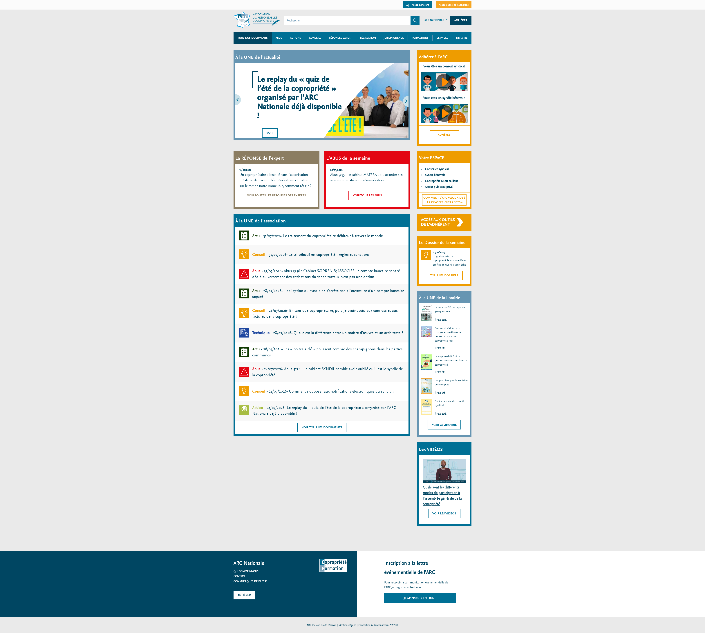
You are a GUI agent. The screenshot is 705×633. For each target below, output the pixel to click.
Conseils (315, 37)
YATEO (394, 625)
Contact (239, 576)
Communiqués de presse (250, 581)
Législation (368, 37)
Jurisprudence (394, 37)
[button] (245, 100)
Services (442, 37)
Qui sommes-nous (246, 571)
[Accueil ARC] (257, 20)
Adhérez (444, 135)
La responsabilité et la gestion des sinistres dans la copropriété (451, 360)
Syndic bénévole (435, 175)
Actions (295, 37)
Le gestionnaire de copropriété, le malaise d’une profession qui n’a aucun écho (449, 260)
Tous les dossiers (444, 275)
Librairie (461, 37)
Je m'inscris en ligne (420, 598)
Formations (420, 37)
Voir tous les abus (367, 195)
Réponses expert (340, 37)
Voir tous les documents (322, 427)
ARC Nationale (434, 20)
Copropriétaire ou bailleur (442, 181)
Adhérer (460, 20)
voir (269, 133)
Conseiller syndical (437, 169)
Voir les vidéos (444, 513)
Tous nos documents (253, 37)
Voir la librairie (444, 425)
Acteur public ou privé (439, 187)
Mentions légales (347, 625)
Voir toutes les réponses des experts (276, 195)
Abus (279, 37)
